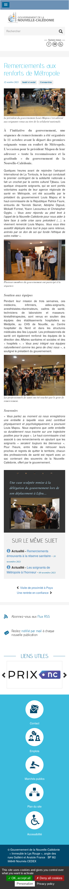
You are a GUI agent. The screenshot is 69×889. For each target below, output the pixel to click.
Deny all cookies (50, 878)
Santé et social (28, 82)
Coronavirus (46, 82)
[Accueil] (30, 17)
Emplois (34, 751)
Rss (60, 44)
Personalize (25, 883)
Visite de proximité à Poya (36, 588)
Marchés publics (34, 779)
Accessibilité (34, 834)
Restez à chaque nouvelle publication (33, 633)
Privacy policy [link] (45, 883)
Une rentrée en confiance (33, 593)
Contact (34, 723)
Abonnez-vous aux (31, 616)
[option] (17, 473)
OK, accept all (20, 878)
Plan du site (34, 806)
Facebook (48, 44)
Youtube (54, 44)
